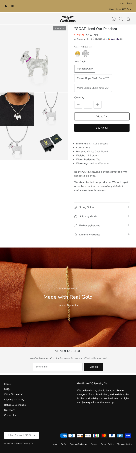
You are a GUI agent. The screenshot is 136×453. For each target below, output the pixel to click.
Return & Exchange (15, 405)
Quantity (79, 97)
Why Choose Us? (14, 394)
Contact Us (10, 415)
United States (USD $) (119, 9)
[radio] (77, 53)
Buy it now (102, 127)
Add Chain (80, 61)
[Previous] (39, 6)
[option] (68, 297)
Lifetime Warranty (14, 399)
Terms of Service (124, 444)
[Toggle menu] (7, 19)
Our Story (9, 410)
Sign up (94, 366)
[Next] (96, 6)
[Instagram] (12, 6)
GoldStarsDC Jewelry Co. (22, 443)
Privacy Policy (107, 444)
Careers (94, 444)
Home (7, 384)
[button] (98, 39)
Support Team (125, 3)
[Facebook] (6, 6)
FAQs (7, 389)
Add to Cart (102, 116)
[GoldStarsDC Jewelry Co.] (68, 19)
